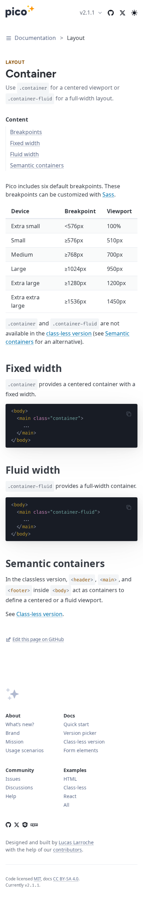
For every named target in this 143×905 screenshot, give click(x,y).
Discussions (19, 787)
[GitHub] (8, 824)
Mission (15, 741)
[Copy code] (130, 413)
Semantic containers (37, 165)
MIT (37, 879)
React (70, 796)
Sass (108, 194)
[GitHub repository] (111, 12)
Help (11, 796)
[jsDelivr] (25, 824)
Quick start (76, 724)
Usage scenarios (25, 750)
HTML (70, 778)
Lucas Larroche (76, 842)
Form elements (81, 750)
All (66, 805)
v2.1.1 (87, 12)
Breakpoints (26, 132)
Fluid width (24, 154)
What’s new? (20, 724)
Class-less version (39, 614)
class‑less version (69, 333)
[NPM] (33, 824)
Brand (13, 733)
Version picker (80, 733)
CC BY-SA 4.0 (65, 879)
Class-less (75, 787)
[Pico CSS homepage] (20, 12)
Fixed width (25, 143)
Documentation (35, 38)
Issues (13, 778)
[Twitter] (122, 12)
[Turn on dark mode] (134, 12)
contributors (67, 849)
